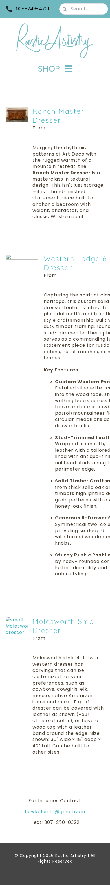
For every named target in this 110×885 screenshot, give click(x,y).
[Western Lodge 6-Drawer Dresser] (22, 257)
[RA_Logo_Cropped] (55, 25)
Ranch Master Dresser (58, 116)
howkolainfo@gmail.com (55, 811)
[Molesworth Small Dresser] (17, 620)
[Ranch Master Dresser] (17, 109)
